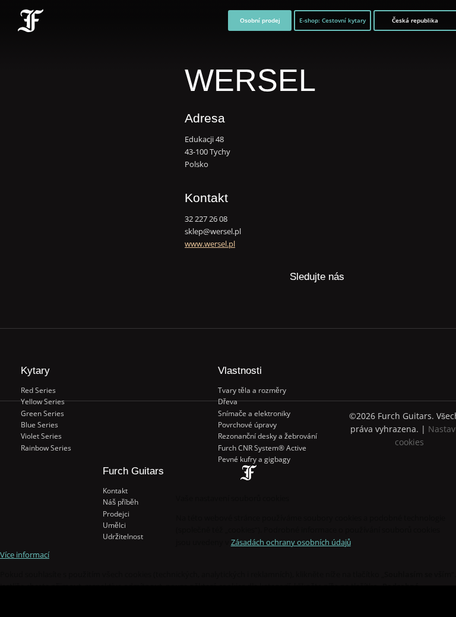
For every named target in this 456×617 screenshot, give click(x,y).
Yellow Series (43, 401)
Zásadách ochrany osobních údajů (291, 542)
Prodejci (116, 514)
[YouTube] (351, 302)
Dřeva (228, 401)
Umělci (114, 525)
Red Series (38, 390)
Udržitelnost (123, 536)
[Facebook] (281, 302)
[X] (304, 295)
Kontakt (115, 491)
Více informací (24, 554)
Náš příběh (120, 502)
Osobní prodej (260, 20)
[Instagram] (328, 302)
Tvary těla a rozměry (252, 390)
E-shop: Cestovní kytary (332, 20)
